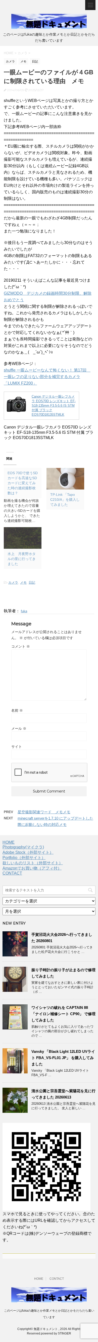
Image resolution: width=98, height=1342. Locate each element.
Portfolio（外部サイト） (24, 858)
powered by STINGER (56, 1333)
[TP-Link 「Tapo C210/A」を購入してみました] (65, 479)
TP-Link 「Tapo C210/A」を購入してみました (65, 500)
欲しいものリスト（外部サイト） (33, 863)
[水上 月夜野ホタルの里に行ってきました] (22, 538)
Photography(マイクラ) (23, 847)
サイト (16, 747)
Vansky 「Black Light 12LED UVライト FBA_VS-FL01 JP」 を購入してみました (63, 1057)
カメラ (13, 582)
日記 (32, 582)
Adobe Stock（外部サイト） (28, 852)
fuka (24, 611)
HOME (9, 842)
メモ (23, 582)
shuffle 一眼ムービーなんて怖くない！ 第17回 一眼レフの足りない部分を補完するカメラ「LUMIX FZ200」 (47, 376)
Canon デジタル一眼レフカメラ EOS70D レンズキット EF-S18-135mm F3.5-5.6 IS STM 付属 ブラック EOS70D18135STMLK (54, 405)
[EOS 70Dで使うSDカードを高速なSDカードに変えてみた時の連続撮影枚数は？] (25, 495)
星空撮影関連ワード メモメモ (44, 812)
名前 (17, 710)
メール (18, 728)
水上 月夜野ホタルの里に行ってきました (22, 559)
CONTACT (12, 873)
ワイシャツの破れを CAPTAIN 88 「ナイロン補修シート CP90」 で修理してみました (63, 1013)
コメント (20, 646)
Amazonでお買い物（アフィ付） (32, 868)
